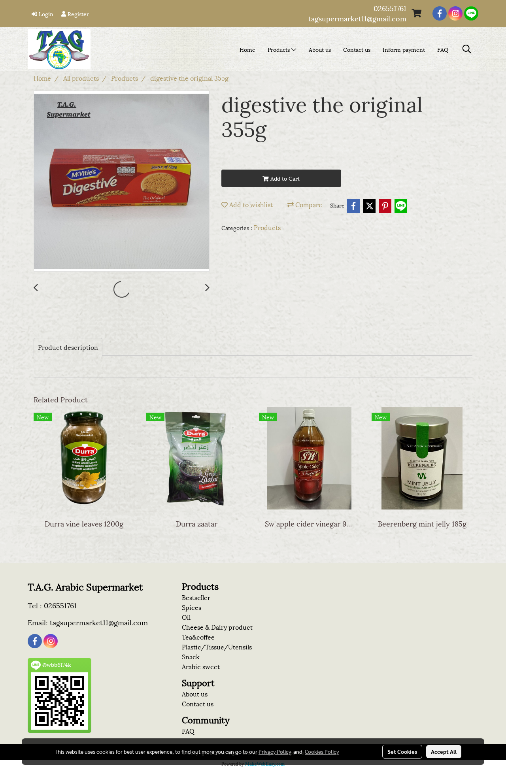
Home (247, 49)
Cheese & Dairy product (217, 627)
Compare (308, 204)
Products (279, 49)
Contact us (356, 49)
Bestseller (196, 597)
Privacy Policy (275, 751)
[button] (467, 49)
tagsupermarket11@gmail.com (357, 18)
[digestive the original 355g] (121, 181)
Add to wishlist (250, 204)
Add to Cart (284, 178)
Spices (191, 607)
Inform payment (404, 49)
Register (77, 13)
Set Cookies (402, 751)
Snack (191, 656)
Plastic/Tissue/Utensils (217, 646)
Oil (186, 617)
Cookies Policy (322, 751)
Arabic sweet (201, 666)
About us (320, 49)
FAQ (442, 49)
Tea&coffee (198, 637)
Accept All (444, 751)
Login (45, 13)
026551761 (390, 7)
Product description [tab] (68, 347)
